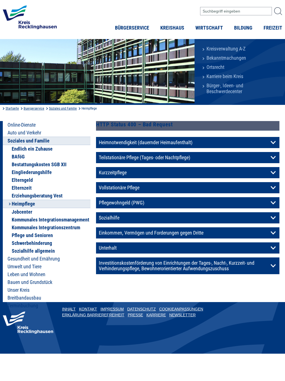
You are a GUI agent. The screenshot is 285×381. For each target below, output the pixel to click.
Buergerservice (34, 108)
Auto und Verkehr (24, 133)
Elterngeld (22, 180)
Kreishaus (172, 28)
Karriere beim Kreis (225, 76)
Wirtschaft (209, 28)
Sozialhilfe (109, 218)
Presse (135, 315)
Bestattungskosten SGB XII (39, 164)
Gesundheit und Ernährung (34, 259)
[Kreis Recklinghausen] (30, 19)
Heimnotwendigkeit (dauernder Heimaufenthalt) (146, 142)
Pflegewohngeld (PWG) (121, 203)
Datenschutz (141, 309)
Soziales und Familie (63, 108)
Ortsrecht (215, 67)
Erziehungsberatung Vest (37, 196)
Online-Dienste (22, 125)
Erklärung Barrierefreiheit (93, 315)
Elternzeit (22, 188)
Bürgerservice (132, 28)
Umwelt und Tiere (24, 266)
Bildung (243, 28)
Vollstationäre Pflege (119, 188)
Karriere (156, 315)
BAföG (18, 157)
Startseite (12, 108)
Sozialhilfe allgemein (33, 251)
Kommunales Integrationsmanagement (50, 220)
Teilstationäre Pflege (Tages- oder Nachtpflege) (144, 157)
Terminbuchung (23, 305)
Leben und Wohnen (26, 274)
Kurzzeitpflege (113, 172)
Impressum (112, 309)
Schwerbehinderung (32, 243)
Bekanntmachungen (226, 58)
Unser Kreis (19, 290)
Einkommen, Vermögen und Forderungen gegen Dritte (151, 233)
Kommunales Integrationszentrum (46, 227)
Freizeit (273, 28)
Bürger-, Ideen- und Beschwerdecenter (225, 88)
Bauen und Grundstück (30, 282)
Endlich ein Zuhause (32, 149)
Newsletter (182, 315)
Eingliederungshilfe (32, 172)
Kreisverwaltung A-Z (226, 49)
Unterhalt (108, 248)
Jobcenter (22, 212)
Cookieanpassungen (181, 309)
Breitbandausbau (24, 298)
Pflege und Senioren (32, 235)
